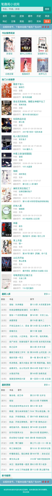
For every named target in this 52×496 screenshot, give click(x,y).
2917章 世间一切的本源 (32, 132)
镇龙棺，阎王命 (16, 395)
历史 (39, 16)
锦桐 (15, 171)
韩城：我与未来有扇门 (19, 411)
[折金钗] (9, 38)
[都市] (4, 331)
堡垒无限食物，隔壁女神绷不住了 (29, 101)
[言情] (4, 310)
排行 (30, 21)
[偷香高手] (26, 59)
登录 (47, 21)
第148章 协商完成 (38, 373)
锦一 (21, 243)
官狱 (11, 400)
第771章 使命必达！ (39, 422)
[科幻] (4, 341)
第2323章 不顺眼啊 (39, 400)
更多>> (47, 294)
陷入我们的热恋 (20, 136)
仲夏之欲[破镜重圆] (22, 153)
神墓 (15, 223)
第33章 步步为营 (37, 347)
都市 (30, 16)
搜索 (47, 9)
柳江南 (21, 122)
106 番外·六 (28, 149)
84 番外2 (34, 310)
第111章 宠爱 (36, 331)
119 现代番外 (28, 288)
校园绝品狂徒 (19, 119)
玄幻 (13, 16)
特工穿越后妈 (15, 448)
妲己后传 (13, 347)
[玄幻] (4, 304)
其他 (22, 21)
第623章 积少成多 (38, 464)
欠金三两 (22, 278)
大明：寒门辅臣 (16, 443)
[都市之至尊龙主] (26, 38)
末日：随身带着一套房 (19, 464)
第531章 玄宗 (36, 406)
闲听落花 (22, 174)
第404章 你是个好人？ (40, 368)
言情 (13, 21)
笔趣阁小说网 (10, 4)
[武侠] (4, 363)
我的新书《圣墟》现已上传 (34, 236)
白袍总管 (9, 74)
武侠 (22, 16)
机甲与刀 (43, 74)
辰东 (21, 226)
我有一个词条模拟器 (18, 315)
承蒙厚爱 (13, 320)
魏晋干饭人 (18, 84)
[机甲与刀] (43, 59)
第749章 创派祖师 (38, 427)
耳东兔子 (22, 139)
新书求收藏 (27, 97)
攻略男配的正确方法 (22, 275)
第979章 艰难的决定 (39, 416)
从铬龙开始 (14, 373)
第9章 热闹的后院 (38, 438)
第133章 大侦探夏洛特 (40, 304)
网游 (47, 16)
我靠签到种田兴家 (17, 379)
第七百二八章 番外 (30, 184)
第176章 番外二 (37, 320)
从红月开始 (18, 258)
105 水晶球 (27, 166)
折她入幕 (17, 205)
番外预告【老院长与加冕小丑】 (36, 271)
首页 (5, 16)
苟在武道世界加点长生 (19, 406)
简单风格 (22, 104)
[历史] (4, 416)
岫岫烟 (21, 209)
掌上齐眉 (17, 240)
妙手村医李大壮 (16, 432)
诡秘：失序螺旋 (16, 304)
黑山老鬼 (22, 261)
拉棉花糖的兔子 (25, 191)
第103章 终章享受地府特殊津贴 (36, 201)
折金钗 (9, 53)
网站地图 (26, 492)
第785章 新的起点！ (31, 114)
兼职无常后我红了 (21, 188)
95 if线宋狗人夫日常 (31, 219)
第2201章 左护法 (38, 395)
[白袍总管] (9, 59)
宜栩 (21, 157)
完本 (39, 21)
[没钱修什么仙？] (43, 38)
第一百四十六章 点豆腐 (40, 379)
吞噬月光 (13, 331)
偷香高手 (26, 74)
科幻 (5, 21)
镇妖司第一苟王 (16, 357)
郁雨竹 (21, 87)
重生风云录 (14, 459)
